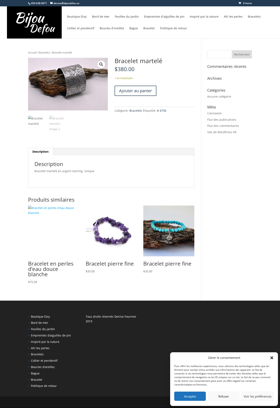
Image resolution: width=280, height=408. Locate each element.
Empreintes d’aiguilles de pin (164, 16)
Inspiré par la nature (204, 16)
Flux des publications (221, 120)
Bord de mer (100, 16)
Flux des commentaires (223, 126)
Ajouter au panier (135, 90)
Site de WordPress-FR (222, 132)
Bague (133, 28)
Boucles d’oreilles (112, 28)
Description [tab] (40, 151)
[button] (272, 358)
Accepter (190, 396)
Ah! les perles (233, 16)
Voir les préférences (258, 396)
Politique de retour (173, 28)
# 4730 (161, 111)
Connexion (214, 113)
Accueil (32, 52)
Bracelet (149, 28)
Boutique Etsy (77, 16)
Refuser (223, 396)
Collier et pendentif (80, 28)
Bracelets (254, 16)
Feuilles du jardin (127, 16)
